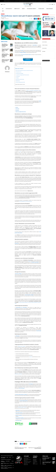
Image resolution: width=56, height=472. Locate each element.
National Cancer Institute (21, 346)
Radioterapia (18, 80)
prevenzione (16, 243)
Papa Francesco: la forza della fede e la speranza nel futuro (35, 448)
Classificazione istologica (19, 73)
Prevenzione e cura (18, 71)
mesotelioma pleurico (22, 441)
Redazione (3, 18)
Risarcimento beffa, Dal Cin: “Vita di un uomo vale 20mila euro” (21, 448)
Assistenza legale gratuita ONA (20, 82)
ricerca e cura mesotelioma (28, 441)
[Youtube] (52, 4)
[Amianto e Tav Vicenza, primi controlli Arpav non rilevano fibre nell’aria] (11, 60)
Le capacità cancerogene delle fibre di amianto (22, 74)
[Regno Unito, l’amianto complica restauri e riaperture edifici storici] (11, 50)
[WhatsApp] (40, 19)
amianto (22, 50)
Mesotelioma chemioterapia (20, 79)
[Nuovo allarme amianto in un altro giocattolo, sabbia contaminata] (11, 45)
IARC (20, 151)
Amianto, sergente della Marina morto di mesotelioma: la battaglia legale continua (5, 55)
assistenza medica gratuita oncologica (21, 394)
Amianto (18, 441)
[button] (54, 4)
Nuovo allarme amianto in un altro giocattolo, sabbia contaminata (5, 45)
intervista (17, 369)
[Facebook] (49, 4)
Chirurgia (17, 77)
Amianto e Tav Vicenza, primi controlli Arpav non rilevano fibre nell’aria (5, 60)
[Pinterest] (38, 19)
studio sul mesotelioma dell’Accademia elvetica (33, 90)
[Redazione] (7, 68)
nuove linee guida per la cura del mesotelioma (25, 201)
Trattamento (18, 76)
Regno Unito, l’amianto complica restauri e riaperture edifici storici (5, 50)
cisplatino (29, 261)
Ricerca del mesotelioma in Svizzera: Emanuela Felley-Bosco (24, 70)
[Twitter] (50, 4)
